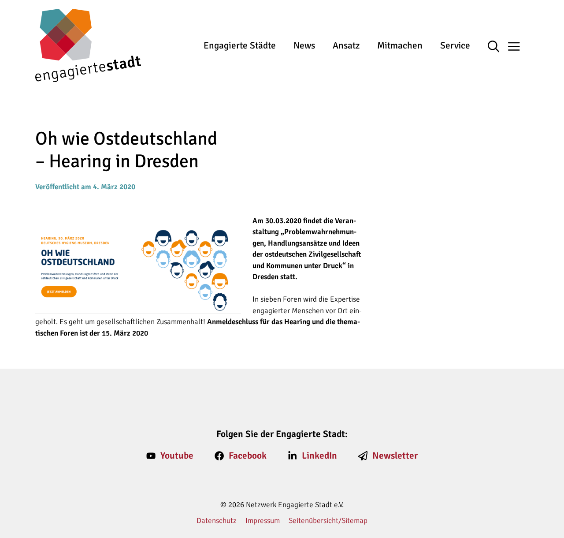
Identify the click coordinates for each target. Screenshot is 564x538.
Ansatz (346, 45)
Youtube (176, 455)
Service (455, 45)
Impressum (262, 520)
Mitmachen (400, 45)
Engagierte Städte (240, 45)
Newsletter (395, 455)
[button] (498, 47)
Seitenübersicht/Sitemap (328, 520)
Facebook (248, 455)
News (304, 45)
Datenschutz (217, 520)
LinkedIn (319, 455)
